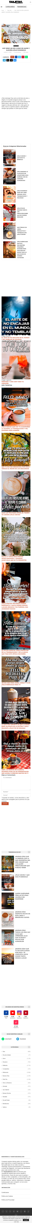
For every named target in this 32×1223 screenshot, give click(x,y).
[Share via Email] (14, 60)
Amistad (16, 1086)
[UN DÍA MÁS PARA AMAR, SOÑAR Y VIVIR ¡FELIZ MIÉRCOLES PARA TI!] (16, 657)
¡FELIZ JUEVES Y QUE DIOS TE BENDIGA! (21, 157)
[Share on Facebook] (16, 57)
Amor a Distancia (16, 1082)
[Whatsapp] (21, 1211)
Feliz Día (9, 10)
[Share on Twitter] (19, 57)
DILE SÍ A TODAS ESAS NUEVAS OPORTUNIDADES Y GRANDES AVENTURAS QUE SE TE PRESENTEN (14, 558)
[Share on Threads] (11, 60)
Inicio (3, 10)
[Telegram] (25, 1211)
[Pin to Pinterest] (23, 57)
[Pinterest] (14, 1211)
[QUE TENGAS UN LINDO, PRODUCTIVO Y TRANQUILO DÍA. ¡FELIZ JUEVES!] (9, 231)
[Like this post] (12, 57)
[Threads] (16, 1215)
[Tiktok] (28, 1211)
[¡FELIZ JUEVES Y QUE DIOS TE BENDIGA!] (9, 157)
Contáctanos (5, 1192)
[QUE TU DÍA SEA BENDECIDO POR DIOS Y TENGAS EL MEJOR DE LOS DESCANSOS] (16, 433)
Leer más (16, 1221)
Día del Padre (16, 1100)
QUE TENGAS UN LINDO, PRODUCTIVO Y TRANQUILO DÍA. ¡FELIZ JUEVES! (22, 231)
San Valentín (16, 1089)
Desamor (16, 1062)
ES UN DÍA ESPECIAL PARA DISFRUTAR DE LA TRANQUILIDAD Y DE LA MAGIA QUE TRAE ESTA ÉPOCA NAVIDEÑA (15, 652)
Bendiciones (16, 1103)
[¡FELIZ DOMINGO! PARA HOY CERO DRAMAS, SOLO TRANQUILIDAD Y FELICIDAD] (9, 194)
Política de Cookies (7, 1196)
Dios (16, 1051)
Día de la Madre (16, 1055)
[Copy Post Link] (7, 60)
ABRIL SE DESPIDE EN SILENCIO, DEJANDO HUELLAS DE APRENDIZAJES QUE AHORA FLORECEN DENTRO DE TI (15, 771)
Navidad (16, 1096)
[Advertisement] (16, 19)
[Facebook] (3, 1211)
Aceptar (26, 1220)
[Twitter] (6, 1211)
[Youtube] (17, 1211)
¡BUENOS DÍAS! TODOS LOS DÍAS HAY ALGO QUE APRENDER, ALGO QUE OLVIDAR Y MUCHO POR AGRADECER (22, 936)
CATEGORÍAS (10, 7)
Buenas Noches (16, 1093)
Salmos (16, 1107)
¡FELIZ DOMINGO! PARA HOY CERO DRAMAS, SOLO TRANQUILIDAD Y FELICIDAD (22, 194)
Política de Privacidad (8, 1200)
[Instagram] (10, 1211)
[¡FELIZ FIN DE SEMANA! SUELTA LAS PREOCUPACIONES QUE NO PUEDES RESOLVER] (9, 212)
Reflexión (16, 1065)
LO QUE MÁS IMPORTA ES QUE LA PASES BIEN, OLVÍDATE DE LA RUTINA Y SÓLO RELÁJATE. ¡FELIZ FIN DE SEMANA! (16, 726)
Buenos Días (16, 1075)
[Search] (30, 2)
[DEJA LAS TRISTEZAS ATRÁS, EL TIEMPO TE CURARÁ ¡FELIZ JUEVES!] (16, 472)
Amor (16, 1058)
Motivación (16, 1072)
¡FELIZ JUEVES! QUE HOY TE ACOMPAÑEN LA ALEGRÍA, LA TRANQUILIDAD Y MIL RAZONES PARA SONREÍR (16, 428)
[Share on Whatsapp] (26, 57)
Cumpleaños (16, 1069)
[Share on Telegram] (4, 60)
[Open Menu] (1, 6)
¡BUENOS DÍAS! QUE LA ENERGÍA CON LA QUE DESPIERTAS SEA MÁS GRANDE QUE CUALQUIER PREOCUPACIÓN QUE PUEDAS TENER (22, 862)
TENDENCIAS (21, 7)
